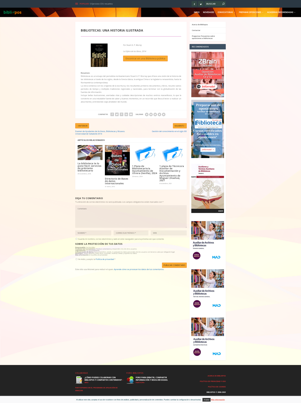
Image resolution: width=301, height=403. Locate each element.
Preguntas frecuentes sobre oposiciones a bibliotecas (203, 37)
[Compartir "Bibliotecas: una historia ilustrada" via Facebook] (112, 114)
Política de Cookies (217, 387)
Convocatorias (225, 12)
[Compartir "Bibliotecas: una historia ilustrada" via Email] (131, 114)
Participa (140, 382)
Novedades (208, 12)
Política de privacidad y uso (213, 381)
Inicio (197, 12)
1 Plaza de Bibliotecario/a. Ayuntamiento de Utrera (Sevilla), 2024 (144, 169)
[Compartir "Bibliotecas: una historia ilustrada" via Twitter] (117, 114)
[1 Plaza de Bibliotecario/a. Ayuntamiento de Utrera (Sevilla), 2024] (144, 154)
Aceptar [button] (206, 400)
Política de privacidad (105, 259)
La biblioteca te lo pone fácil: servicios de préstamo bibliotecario (89, 167)
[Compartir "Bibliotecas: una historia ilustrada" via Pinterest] (121, 114)
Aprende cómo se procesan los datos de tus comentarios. (139, 269)
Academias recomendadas (280, 12)
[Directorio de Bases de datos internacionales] (117, 160)
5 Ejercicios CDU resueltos (101, 3)
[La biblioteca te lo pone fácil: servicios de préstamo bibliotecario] (90, 152)
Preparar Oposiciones (250, 12)
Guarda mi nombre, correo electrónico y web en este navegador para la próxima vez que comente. (121, 239)
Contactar (196, 30)
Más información (218, 400)
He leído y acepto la (96, 259)
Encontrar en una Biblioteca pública (145, 58)
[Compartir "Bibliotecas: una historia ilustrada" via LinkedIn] (126, 114)
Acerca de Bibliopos (200, 24)
